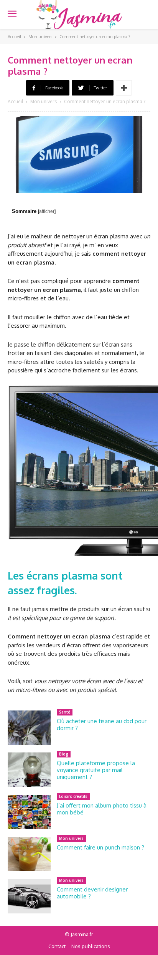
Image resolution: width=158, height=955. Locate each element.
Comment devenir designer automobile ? (92, 893)
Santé (64, 712)
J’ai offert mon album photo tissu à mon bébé (101, 809)
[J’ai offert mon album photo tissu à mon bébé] (29, 812)
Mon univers (40, 36)
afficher (46, 211)
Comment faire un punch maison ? (100, 847)
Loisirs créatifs (73, 796)
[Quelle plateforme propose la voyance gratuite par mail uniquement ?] (29, 769)
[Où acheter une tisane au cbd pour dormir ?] (29, 727)
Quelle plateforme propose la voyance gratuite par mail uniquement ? (96, 770)
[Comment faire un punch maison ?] (29, 854)
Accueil (14, 36)
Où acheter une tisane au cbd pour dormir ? (101, 724)
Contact (57, 946)
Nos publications (90, 946)
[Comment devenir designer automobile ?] (29, 896)
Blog (63, 754)
